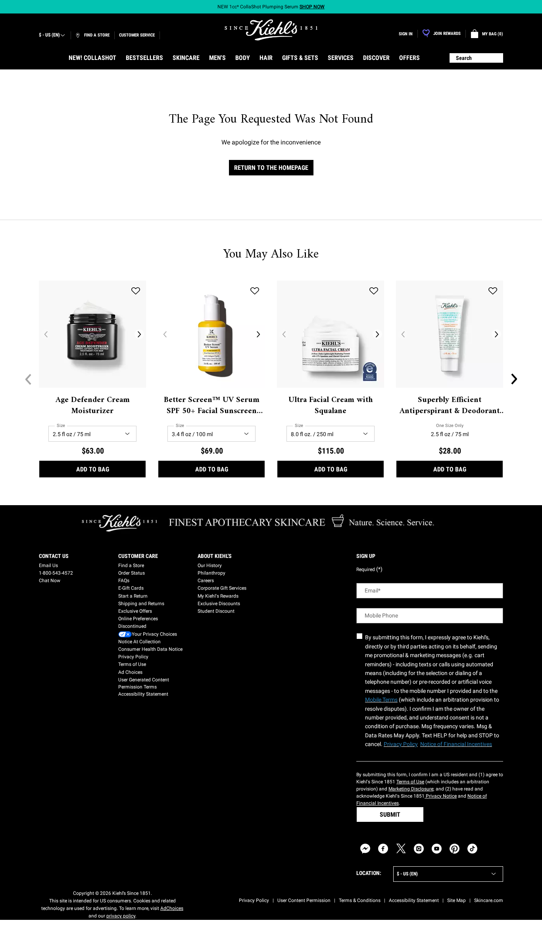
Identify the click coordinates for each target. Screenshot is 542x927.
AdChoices (171, 908)
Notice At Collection (139, 641)
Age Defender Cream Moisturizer (93, 406)
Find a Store (131, 565)
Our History (210, 565)
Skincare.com (488, 900)
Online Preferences (138, 618)
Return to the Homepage (271, 167)
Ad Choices (130, 672)
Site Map (456, 900)
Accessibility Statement (143, 694)
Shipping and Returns (141, 603)
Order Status (131, 573)
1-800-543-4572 (56, 573)
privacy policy (120, 916)
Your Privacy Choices (154, 634)
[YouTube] (437, 849)
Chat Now (49, 580)
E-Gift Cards (131, 588)
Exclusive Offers (135, 611)
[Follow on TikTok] (472, 849)
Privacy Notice (441, 796)
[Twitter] (401, 849)
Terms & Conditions (360, 900)
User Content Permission (304, 900)
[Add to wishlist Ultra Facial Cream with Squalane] (374, 291)
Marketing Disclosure (410, 789)
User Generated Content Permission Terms (143, 683)
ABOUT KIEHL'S (215, 556)
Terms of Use (132, 664)
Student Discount (216, 611)
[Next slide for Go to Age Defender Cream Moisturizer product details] (139, 334)
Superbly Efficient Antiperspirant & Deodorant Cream (450, 406)
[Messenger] (365, 849)
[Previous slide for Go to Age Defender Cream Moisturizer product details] (45, 334)
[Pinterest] (454, 849)
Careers (206, 580)
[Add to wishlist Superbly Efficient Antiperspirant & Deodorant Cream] (493, 291)
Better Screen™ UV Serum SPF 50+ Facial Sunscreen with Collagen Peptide (211, 406)
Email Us (48, 565)
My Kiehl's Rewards (218, 596)
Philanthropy (211, 573)
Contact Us (54, 556)
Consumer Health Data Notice (150, 649)
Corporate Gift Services (222, 588)
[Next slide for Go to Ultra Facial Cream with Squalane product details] (377, 334)
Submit (390, 814)
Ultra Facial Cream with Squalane (330, 406)
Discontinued (132, 626)
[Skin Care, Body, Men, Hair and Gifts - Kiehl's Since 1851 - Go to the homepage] (271, 29)
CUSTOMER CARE (138, 556)
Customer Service (137, 35)
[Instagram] (419, 849)
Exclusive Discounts (219, 603)
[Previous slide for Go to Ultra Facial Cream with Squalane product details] (283, 334)
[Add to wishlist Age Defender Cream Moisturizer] (136, 291)
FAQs (123, 580)
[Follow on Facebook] (383, 849)
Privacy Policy (133, 657)
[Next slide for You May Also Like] (514, 379)
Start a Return (133, 596)
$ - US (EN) (49, 35)
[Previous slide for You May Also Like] (28, 379)
